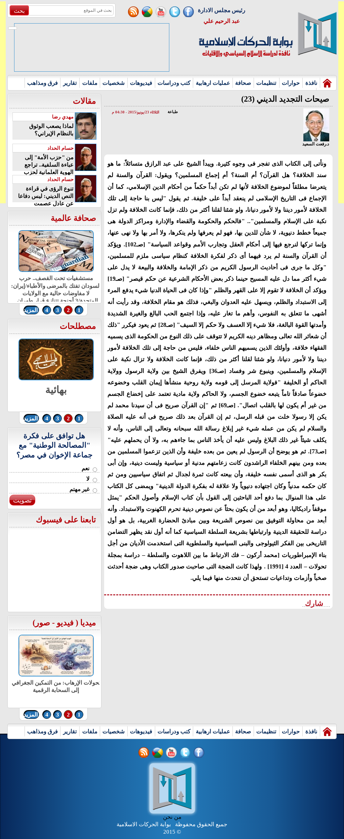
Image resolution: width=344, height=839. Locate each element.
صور (42, 622)
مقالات (84, 101)
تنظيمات (266, 83)
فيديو (65, 622)
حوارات (291, 83)
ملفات (89, 83)
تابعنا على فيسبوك (66, 519)
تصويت (22, 500)
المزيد (31, 310)
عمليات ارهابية (213, 83)
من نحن (172, 817)
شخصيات (113, 83)
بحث (19, 11)
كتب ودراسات (174, 83)
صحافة (243, 83)
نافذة (311, 83)
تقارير (70, 83)
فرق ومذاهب (42, 83)
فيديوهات (141, 83)
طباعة (173, 111)
